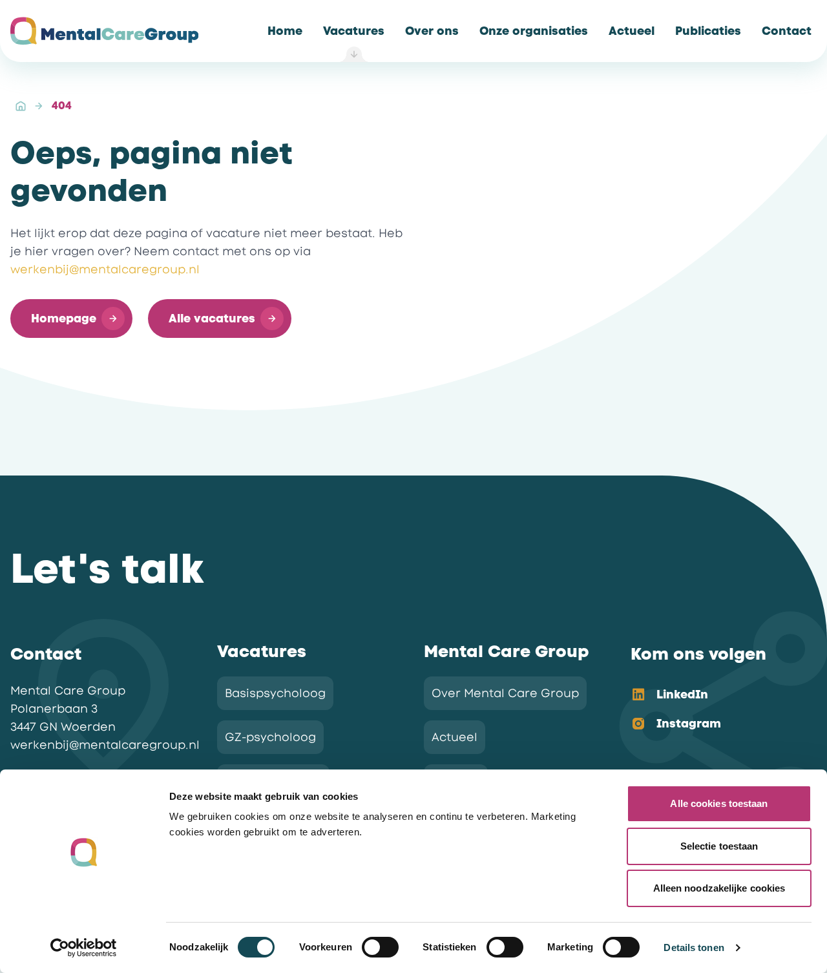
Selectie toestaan (719, 846)
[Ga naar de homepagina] (104, 31)
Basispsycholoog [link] (275, 693)
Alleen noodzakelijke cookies (719, 888)
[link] (285, 31)
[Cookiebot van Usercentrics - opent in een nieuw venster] (83, 947)
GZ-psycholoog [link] (270, 737)
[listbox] (713, 710)
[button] (71, 318)
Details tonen (694, 947)
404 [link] (62, 105)
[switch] (380, 947)
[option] (713, 695)
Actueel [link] (454, 737)
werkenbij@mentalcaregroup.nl (105, 269)
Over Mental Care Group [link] (505, 693)
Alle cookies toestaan (719, 803)
